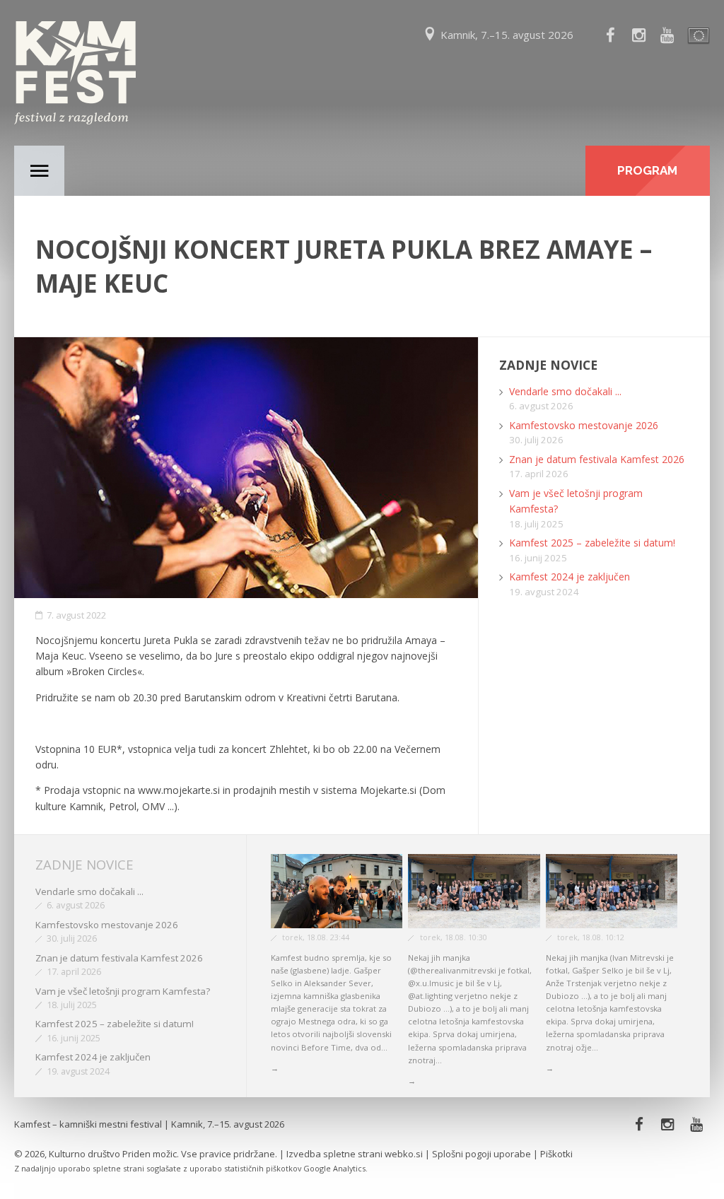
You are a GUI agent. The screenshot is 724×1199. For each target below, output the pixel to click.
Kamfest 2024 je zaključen (569, 576)
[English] (696, 35)
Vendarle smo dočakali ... (565, 391)
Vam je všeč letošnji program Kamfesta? (122, 991)
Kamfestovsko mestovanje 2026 (583, 425)
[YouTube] (667, 35)
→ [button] (275, 1068)
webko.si (404, 1153)
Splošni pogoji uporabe (481, 1153)
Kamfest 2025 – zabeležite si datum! (592, 542)
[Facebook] (610, 35)
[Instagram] (668, 1124)
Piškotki (556, 1153)
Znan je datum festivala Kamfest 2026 (596, 459)
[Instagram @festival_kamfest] (638, 35)
